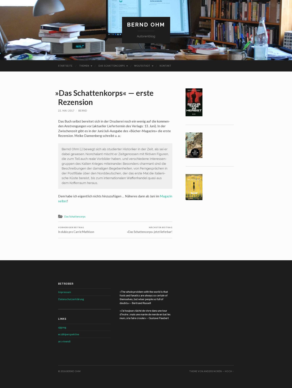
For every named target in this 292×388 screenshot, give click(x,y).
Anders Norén (213, 371)
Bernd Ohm (146, 24)
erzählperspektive (68, 334)
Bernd (82, 110)
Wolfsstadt (142, 65)
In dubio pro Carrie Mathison (76, 229)
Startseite (65, 65)
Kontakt (165, 65)
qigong (62, 327)
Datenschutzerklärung (71, 299)
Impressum (64, 292)
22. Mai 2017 (66, 110)
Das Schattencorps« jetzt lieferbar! (150, 229)
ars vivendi (64, 341)
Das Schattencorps (112, 65)
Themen (84, 65)
